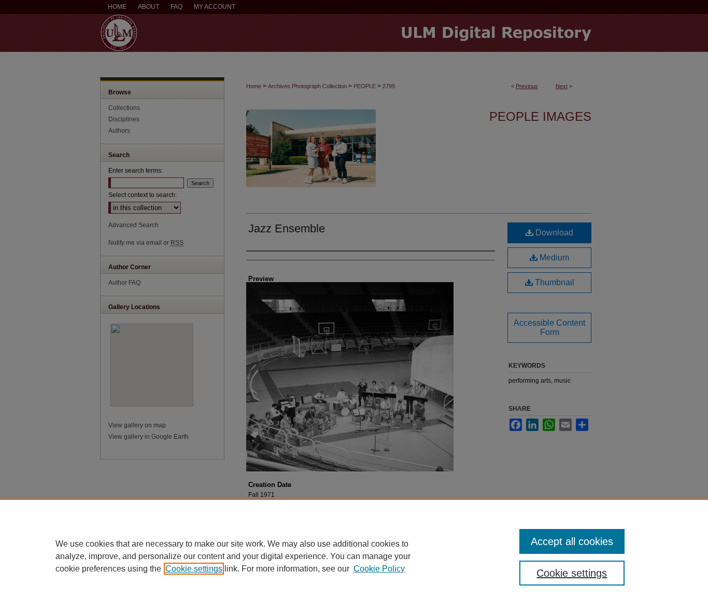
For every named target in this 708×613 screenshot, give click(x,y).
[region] (354, 556)
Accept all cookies (572, 541)
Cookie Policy (379, 568)
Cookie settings (193, 568)
